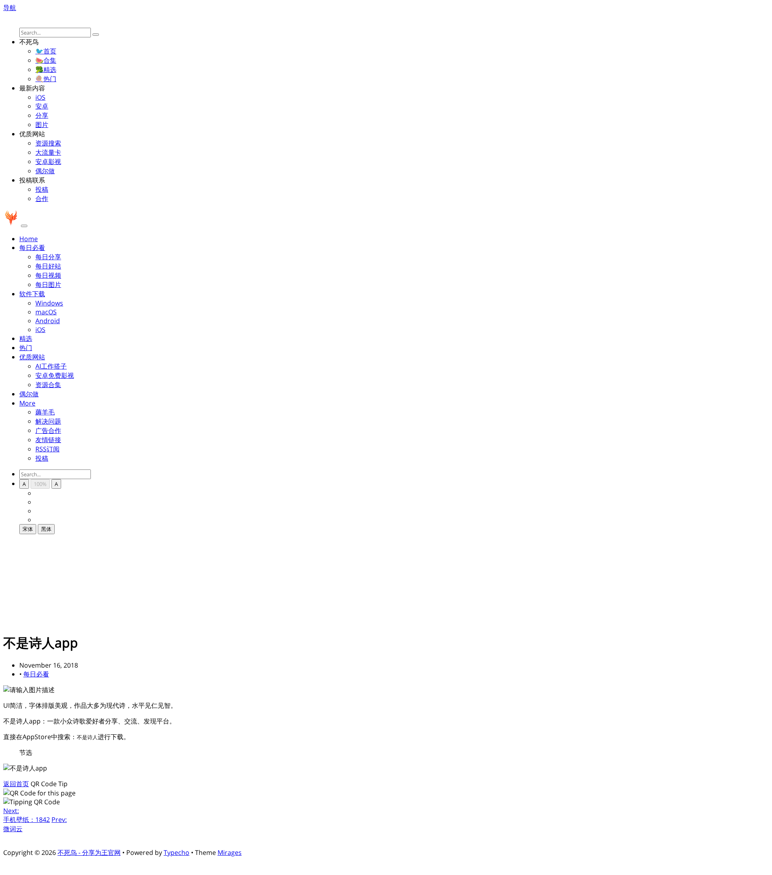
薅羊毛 (45, 412)
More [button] (27, 403)
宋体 (28, 529)
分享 (41, 115)
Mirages (230, 852)
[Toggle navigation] (24, 226)
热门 (25, 347)
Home (28, 238)
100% (40, 484)
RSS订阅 (47, 449)
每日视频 (48, 275)
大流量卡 (48, 152)
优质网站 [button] (32, 356)
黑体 (46, 529)
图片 (41, 124)
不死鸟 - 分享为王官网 (89, 852)
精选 (25, 338)
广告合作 (48, 430)
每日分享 (48, 256)
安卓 (41, 106)
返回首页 (16, 783)
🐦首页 (45, 51)
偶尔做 (45, 170)
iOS (40, 97)
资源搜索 (48, 143)
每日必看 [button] (32, 247)
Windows (49, 303)
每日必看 (36, 674)
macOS (46, 311)
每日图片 (48, 284)
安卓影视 (48, 161)
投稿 (41, 189)
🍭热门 (45, 78)
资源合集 (48, 384)
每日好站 (48, 266)
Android (47, 320)
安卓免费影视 (54, 375)
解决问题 (48, 421)
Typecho (176, 852)
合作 (41, 198)
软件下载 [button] (32, 293)
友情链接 (48, 439)
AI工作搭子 (51, 366)
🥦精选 (45, 69)
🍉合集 (45, 60)
